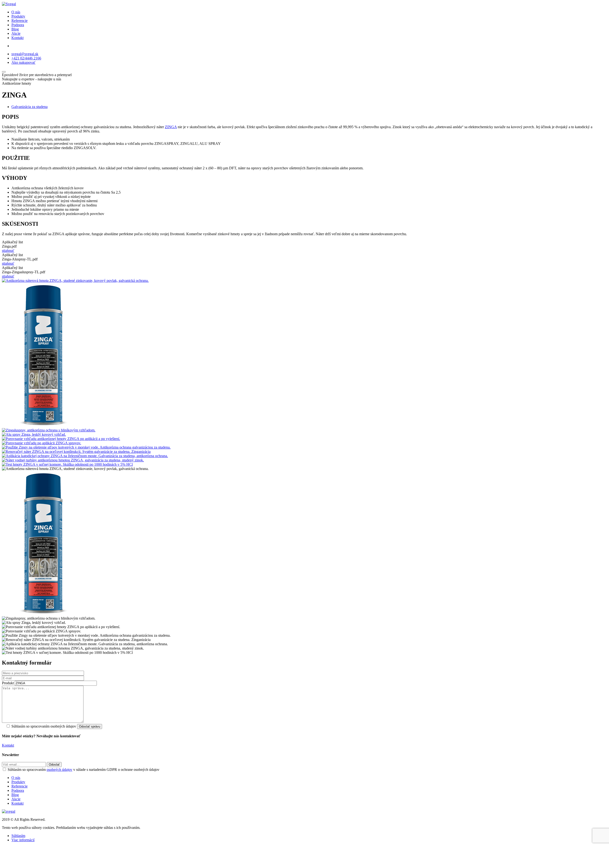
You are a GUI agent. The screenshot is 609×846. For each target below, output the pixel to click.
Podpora (17, 25)
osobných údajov (59, 770)
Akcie (15, 33)
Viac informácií (22, 840)
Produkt (8, 683)
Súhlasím (18, 836)
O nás (15, 12)
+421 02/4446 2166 (26, 58)
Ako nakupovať (23, 62)
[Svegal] (9, 4)
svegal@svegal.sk (24, 54)
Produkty (18, 16)
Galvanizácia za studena (29, 107)
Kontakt (17, 38)
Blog (15, 29)
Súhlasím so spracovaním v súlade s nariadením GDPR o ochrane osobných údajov (83, 770)
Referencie (19, 21)
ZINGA (171, 127)
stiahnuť (8, 251)
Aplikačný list (12, 242)
